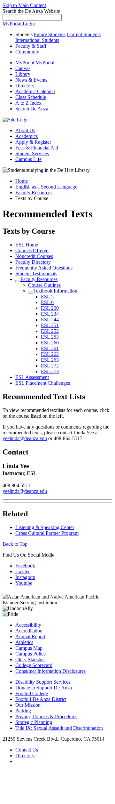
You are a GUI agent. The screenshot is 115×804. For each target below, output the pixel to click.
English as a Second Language (46, 186)
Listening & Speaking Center (44, 527)
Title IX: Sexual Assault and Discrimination (59, 728)
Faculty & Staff (30, 46)
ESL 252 (50, 331)
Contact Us (26, 749)
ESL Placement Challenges (42, 383)
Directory (24, 755)
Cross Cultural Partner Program (47, 533)
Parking (23, 710)
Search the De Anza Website (31, 11)
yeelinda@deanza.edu (25, 438)
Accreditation (28, 630)
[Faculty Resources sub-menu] (17, 281)
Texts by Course (29, 231)
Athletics (24, 642)
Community (27, 51)
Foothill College (31, 693)
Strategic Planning (33, 722)
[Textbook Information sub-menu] (30, 292)
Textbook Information (55, 290)
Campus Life (28, 159)
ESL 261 (50, 348)
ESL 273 (50, 371)
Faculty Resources (33, 192)
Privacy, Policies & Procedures (46, 716)
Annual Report (30, 636)
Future (49, 34)
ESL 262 (50, 354)
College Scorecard (33, 665)
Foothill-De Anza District (40, 699)
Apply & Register (33, 142)
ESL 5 (47, 296)
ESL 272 (50, 365)
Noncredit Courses (34, 256)
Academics (26, 136)
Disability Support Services (42, 682)
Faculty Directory (33, 262)
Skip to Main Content (24, 5)
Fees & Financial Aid (36, 147)
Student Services (32, 153)
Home (21, 181)
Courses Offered (32, 250)
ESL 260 (50, 342)
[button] (31, 108)
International (37, 40)
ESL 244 (50, 319)
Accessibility (28, 625)
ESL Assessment (32, 377)
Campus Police (30, 653)
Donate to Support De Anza (43, 687)
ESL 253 (50, 337)
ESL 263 (50, 360)
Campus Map (28, 648)
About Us (25, 130)
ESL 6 (47, 302)
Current (84, 34)
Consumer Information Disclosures (50, 671)
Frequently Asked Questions (44, 267)
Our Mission (28, 705)
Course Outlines (44, 285)
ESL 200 (50, 308)
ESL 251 (50, 325)
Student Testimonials (36, 273)
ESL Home (26, 244)
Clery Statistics (30, 659)
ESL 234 (50, 314)
